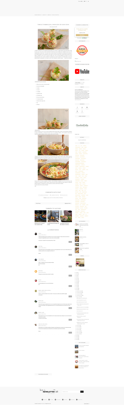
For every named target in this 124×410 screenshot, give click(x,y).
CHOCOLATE (80, 153)
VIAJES (83, 214)
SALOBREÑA (83, 204)
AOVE (81, 145)
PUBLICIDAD (83, 196)
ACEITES (76, 145)
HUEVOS (80, 182)
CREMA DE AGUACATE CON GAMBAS (83, 307)
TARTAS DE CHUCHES (83, 209)
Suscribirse (82, 35)
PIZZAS (85, 193)
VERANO (57, 197)
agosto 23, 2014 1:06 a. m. (42, 302)
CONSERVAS (87, 166)
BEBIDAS (85, 147)
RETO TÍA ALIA (77, 204)
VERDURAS (61, 197)
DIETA (87, 169)
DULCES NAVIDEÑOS (80, 171)
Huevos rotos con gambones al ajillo (84, 249)
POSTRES (76, 196)
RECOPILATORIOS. (83, 201)
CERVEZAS (76, 153)
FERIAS (86, 174)
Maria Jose (41, 300)
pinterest (82, 112)
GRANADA (85, 177)
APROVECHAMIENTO (77, 147)
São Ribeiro (41, 259)
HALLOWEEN (82, 179)
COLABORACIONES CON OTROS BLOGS (79, 163)
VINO (76, 217)
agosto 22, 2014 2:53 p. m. (42, 281)
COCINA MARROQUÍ (77, 161)
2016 (76, 286)
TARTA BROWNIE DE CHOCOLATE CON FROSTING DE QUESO (83, 356)
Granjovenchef (77, 179)
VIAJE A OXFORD (81, 350)
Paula (40, 233)
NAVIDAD (76, 190)
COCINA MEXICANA (83, 161)
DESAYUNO (76, 169)
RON (80, 204)
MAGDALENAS (77, 185)
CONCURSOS (76, 166)
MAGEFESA (81, 185)
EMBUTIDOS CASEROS (77, 174)
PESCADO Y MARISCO (80, 193)
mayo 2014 (78, 328)
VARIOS (84, 212)
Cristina (40, 246)
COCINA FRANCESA (77, 158)
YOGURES (82, 217)
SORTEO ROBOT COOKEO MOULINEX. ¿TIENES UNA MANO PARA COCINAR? (84, 361)
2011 (76, 338)
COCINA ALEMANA (85, 153)
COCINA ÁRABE (77, 155)
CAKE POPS (82, 150)
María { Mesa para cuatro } (45, 290)
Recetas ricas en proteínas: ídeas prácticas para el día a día (84, 225)
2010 (76, 339)
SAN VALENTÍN (77, 206)
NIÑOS (79, 190)
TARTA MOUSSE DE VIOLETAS (81, 300)
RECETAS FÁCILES (84, 198)
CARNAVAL (86, 150)
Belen (40, 279)
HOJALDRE (76, 182)
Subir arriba (86, 403)
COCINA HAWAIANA (83, 158)
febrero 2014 (79, 332)
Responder (70, 254)
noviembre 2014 (79, 292)
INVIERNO (83, 182)
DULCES (76, 171)
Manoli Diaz (41, 312)
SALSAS (87, 204)
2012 (76, 336)
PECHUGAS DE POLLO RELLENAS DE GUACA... (65, 224)
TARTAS (79, 209)
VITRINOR (79, 217)
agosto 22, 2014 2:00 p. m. (42, 260)
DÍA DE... (80, 169)
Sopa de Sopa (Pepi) (43, 324)
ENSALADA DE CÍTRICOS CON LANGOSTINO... (40, 224)
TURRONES (81, 212)
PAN (85, 190)
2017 (76, 285)
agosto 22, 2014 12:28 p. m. (42, 247)
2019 (76, 282)
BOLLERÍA (76, 150)
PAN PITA (81, 229)
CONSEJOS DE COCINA (82, 166)
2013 (76, 335)
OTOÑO (82, 190)
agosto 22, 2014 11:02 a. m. (42, 234)
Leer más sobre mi (78, 99)
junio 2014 (78, 326)
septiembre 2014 (79, 295)
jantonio (41, 270)
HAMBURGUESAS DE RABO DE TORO (82, 309)
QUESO (80, 198)
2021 (76, 279)
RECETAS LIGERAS (53, 197)
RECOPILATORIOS (77, 201)
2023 (76, 276)
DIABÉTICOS (83, 169)
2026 (76, 272)
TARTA (76, 209)
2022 (76, 278)
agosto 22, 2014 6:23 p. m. (42, 291)
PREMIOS (80, 196)
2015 (76, 288)
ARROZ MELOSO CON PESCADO (82, 298)
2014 (76, 289)
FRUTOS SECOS (77, 177)
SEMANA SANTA (82, 206)
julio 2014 (78, 325)
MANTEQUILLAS (86, 185)
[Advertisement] (62, 7)
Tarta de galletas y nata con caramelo (84, 244)
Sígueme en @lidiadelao (82, 139)
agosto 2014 (79, 296)
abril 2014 (78, 329)
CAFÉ (79, 150)
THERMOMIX (76, 212)
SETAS (85, 206)
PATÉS (76, 193)
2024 (76, 275)
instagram (77, 112)
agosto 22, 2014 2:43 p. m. (42, 272)
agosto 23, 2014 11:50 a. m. (42, 325)
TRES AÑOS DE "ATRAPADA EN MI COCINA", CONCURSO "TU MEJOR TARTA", (84, 366)
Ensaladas (47, 197)
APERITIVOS (84, 145)
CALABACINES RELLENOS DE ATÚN (53, 224)
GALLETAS (81, 177)
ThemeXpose (43, 403)
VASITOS (87, 212)
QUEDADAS (76, 198)
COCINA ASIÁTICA (82, 155)
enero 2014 (78, 333)
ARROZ (82, 147)
